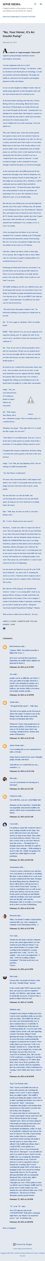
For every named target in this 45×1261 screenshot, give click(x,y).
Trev (11, 936)
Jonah (12, 702)
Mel (11, 778)
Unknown (14, 796)
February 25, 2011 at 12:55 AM (22, 771)
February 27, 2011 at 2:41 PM (21, 1199)
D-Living (13, 621)
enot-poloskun (28, 1248)
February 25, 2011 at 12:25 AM (22, 738)
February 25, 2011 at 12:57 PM (22, 928)
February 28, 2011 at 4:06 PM (21, 1222)
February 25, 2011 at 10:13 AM (22, 908)
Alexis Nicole (15, 745)
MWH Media (12, 4)
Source (30, 414)
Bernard (13, 916)
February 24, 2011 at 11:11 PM (22, 667)
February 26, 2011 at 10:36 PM (22, 1076)
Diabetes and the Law (27, 621)
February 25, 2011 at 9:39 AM (21, 860)
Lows (12, 624)
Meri (12, 976)
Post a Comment (9, 1228)
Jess (11, 674)
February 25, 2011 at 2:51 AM (21, 789)
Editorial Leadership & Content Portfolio (19, 16)
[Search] (35, 4)
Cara (12, 824)
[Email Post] (4, 629)
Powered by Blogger (24, 1244)
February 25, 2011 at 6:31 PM (21, 969)
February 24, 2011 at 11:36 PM (22, 695)
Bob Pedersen (15, 646)
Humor (6, 624)
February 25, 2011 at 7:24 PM (21, 1002)
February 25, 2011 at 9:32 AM (21, 817)
